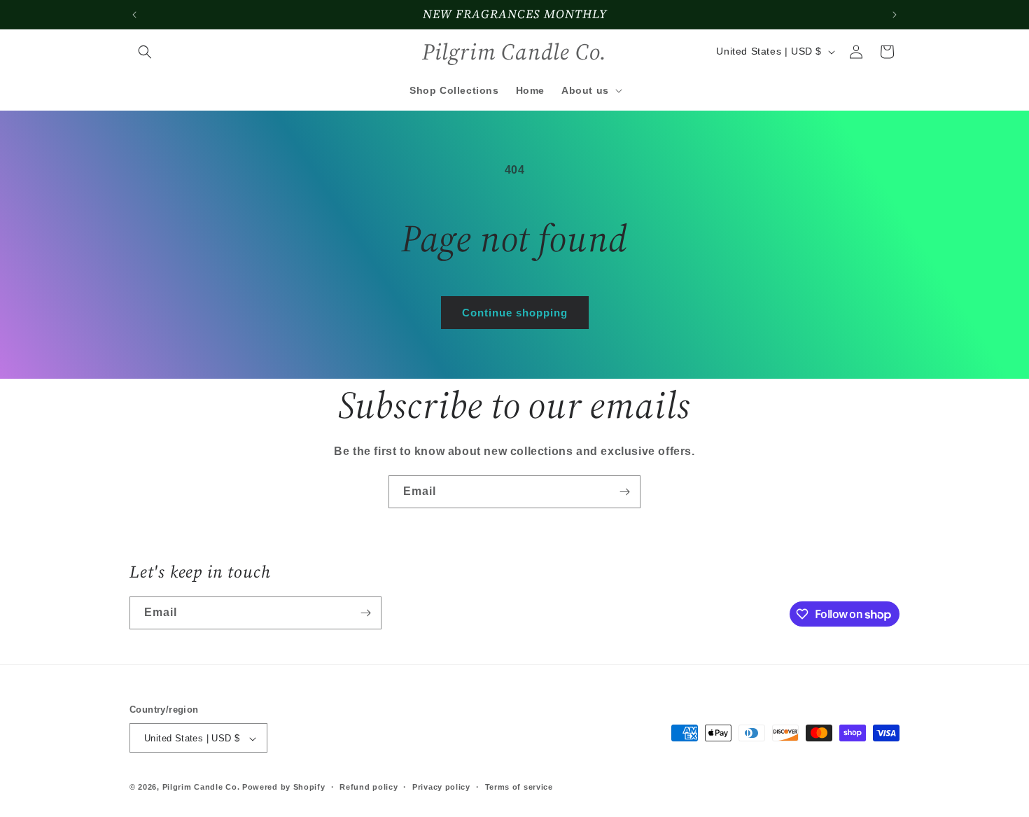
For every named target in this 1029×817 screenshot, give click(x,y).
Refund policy (369, 787)
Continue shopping (515, 313)
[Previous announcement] (134, 14)
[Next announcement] (894, 14)
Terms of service (519, 787)
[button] (145, 51)
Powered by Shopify (284, 787)
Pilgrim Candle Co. (201, 787)
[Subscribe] (624, 491)
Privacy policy (441, 787)
